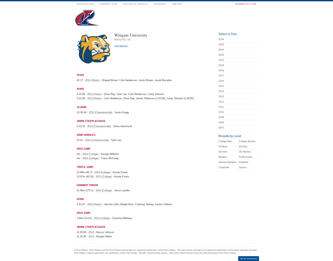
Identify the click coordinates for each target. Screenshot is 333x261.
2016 (221, 81)
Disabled (243, 162)
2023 (221, 55)
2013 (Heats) (94, 98)
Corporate (224, 167)
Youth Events (245, 157)
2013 (221, 96)
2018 (221, 70)
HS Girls (243, 146)
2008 (221, 122)
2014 (91, 232)
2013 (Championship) (100, 112)
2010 (221, 112)
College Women (247, 141)
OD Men (223, 151)
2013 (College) (104, 176)
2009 (221, 117)
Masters (223, 157)
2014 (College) (90, 154)
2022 (221, 60)
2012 (221, 101)
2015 (221, 86)
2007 (221, 127)
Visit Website (121, 46)
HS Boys (223, 146)
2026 (221, 39)
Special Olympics (228, 162)
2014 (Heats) (92, 80)
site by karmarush (248, 258)
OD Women (245, 151)
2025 (221, 44)
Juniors (242, 167)
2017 (221, 75)
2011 (221, 107)
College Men (225, 141)
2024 (221, 49)
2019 (221, 65)
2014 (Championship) (99, 126)
